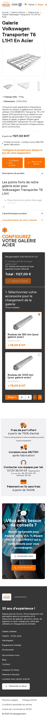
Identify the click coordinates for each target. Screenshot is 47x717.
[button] (40, 397)
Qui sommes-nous (10, 655)
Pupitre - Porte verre (11, 636)
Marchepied (7, 640)
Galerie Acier (33, 12)
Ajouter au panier (37, 162)
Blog (4, 659)
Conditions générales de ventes (17, 704)
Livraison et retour (10, 670)
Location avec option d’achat (16, 679)
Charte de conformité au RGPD (17, 709)
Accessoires (8, 649)
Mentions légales (10, 700)
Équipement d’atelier (11, 645)
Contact (6, 664)
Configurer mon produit (14, 162)
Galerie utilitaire (9, 631)
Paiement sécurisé (10, 674)
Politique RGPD (29, 700)
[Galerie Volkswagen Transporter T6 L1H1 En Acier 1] (23, 60)
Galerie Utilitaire (18, 12)
